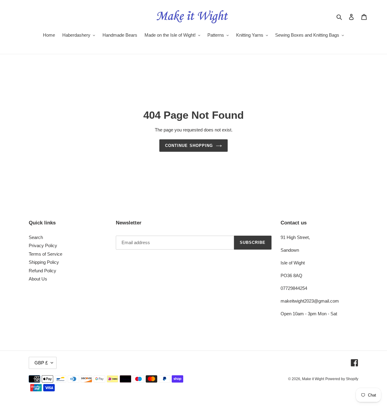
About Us (38, 278)
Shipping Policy (44, 262)
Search (36, 237)
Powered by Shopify (341, 379)
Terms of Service (45, 254)
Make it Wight (313, 379)
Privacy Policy (43, 245)
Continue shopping (189, 145)
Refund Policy (42, 270)
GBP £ (41, 362)
